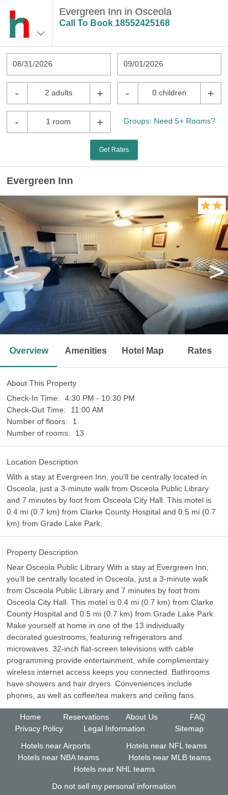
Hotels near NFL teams (166, 745)
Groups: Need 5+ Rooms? (169, 120)
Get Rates (114, 150)
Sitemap (189, 728)
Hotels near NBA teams (58, 757)
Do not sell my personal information (114, 786)
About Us (142, 716)
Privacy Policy (39, 728)
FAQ (197, 716)
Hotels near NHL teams (114, 769)
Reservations (86, 716)
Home (30, 716)
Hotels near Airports (55, 745)
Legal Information (114, 728)
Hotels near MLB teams (169, 757)
